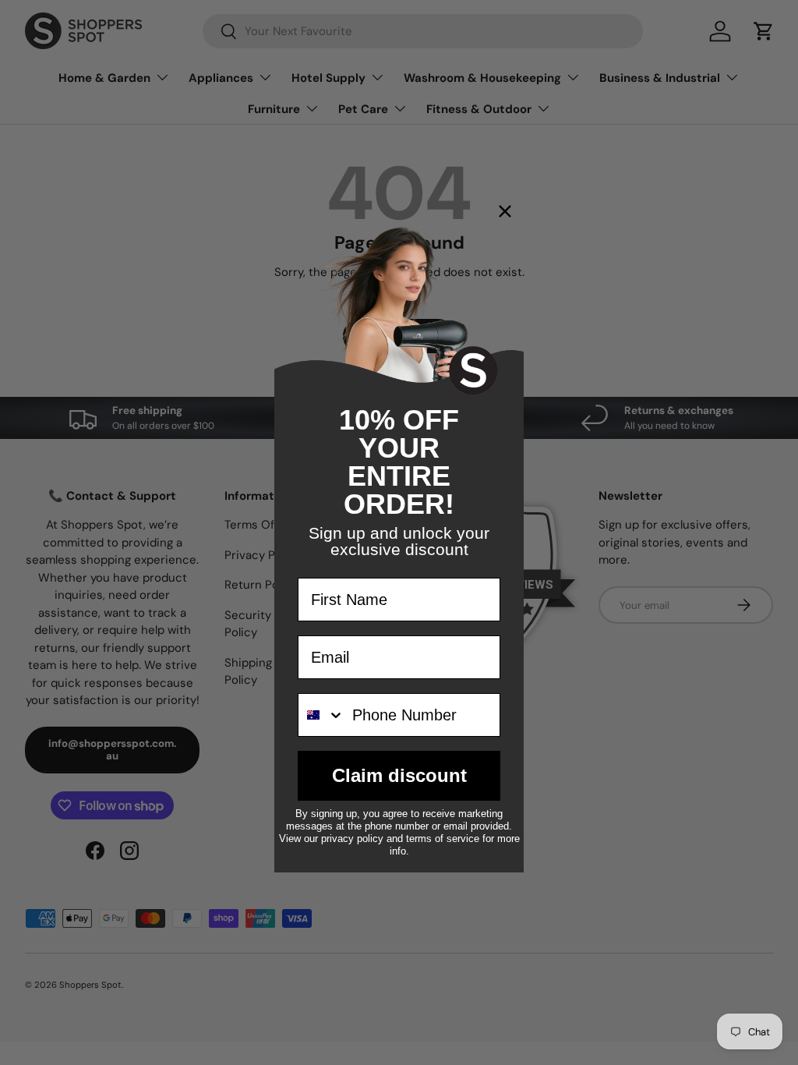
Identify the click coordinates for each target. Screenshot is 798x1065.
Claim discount (399, 775)
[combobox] (321, 715)
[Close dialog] (505, 211)
